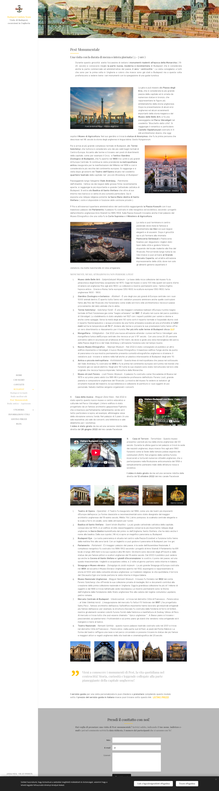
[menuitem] (19, 375)
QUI (172, 329)
